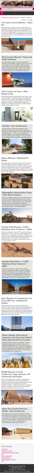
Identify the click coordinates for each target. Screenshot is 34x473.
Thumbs (30, 20)
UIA (2, 461)
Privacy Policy (26, 471)
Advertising (11, 471)
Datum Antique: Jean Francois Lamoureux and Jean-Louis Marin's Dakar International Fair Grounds (17, 337)
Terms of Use (18, 471)
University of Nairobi (6, 450)
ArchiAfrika (4, 449)
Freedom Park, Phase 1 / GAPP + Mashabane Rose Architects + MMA (16, 263)
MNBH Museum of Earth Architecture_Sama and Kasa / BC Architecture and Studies (15, 374)
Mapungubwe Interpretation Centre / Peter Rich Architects (17, 193)
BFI (2, 454)
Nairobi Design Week (6, 456)
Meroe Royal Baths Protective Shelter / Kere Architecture (14, 410)
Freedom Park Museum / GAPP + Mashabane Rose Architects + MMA (16, 228)
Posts (24, 20)
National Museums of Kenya (8, 459)
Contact (6, 471)
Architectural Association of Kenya (10, 452)
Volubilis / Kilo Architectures (14, 126)
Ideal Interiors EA (5, 457)
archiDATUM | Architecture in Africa (10, 17)
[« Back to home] (7, 3)
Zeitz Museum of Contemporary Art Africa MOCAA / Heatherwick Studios (16, 300)
